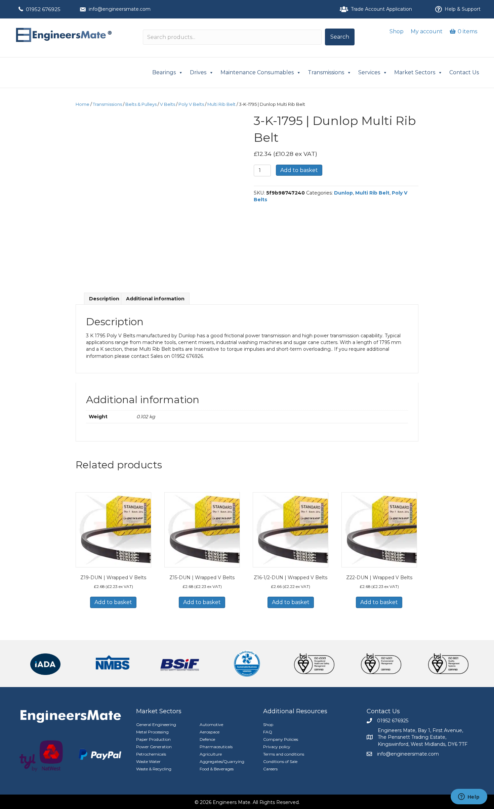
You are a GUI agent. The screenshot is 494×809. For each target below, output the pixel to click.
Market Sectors (414, 72)
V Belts (167, 104)
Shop (396, 31)
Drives (198, 72)
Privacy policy (276, 746)
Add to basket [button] (113, 602)
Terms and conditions (283, 754)
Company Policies (280, 739)
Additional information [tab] (155, 299)
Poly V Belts (191, 104)
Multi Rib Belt (221, 104)
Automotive (211, 724)
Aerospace (209, 731)
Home (82, 104)
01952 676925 (43, 9)
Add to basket (299, 170)
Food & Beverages (217, 768)
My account (427, 31)
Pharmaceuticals (216, 746)
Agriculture (211, 754)
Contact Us (464, 72)
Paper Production (153, 739)
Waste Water (148, 761)
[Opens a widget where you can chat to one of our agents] (468, 797)
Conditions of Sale (280, 761)
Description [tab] (104, 299)
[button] (340, 37)
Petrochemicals (151, 754)
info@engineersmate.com (120, 9)
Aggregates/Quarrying (222, 761)
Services (369, 72)
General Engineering (156, 724)
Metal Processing (152, 731)
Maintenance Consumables (257, 72)
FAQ (267, 731)
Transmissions (326, 72)
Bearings (164, 72)
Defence (207, 739)
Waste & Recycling (153, 768)
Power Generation (154, 746)
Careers (270, 768)
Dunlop (343, 193)
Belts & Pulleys (141, 104)
